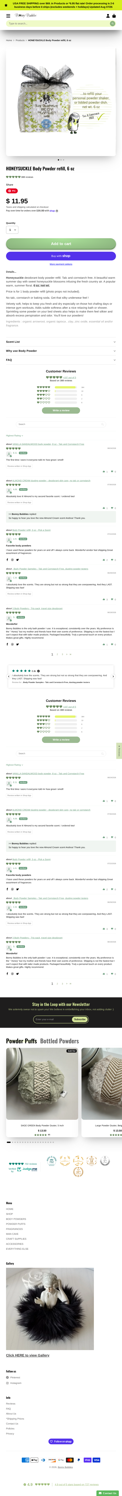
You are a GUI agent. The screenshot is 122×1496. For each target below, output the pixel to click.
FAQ (8, 1408)
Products (20, 40)
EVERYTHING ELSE (17, 1248)
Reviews (10, 1403)
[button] (13, 177)
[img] (13, 448)
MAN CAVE (12, 1234)
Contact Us (12, 1423)
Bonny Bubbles (65, 1467)
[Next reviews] (113, 676)
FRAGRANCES (14, 1229)
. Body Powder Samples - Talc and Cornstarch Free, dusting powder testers (50, 569)
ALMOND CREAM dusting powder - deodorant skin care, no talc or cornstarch (51, 480)
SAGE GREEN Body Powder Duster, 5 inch (42, 1092)
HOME (9, 1209)
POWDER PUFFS (15, 1224)
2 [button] (57, 654)
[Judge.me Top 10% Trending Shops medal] (78, 1172)
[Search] (112, 23)
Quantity (10, 223)
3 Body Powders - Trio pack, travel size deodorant (37, 608)
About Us (11, 1413)
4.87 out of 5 (69, 377)
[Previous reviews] (9, 676)
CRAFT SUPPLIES (16, 1238)
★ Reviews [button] (119, 750)
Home (9, 40)
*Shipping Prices (15, 1418)
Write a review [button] (61, 410)
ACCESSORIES (14, 1244)
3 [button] (62, 654)
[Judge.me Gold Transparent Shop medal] (78, 1161)
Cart (114, 16)
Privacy (10, 1433)
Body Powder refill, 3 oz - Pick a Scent (31, 530)
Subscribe (79, 1019)
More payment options (61, 264)
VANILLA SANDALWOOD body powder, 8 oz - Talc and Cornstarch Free (48, 444)
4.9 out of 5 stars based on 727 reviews (77, 1484)
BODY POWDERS (16, 1219)
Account (108, 16)
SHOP (9, 1214)
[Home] (25, 16)
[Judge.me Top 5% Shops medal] (105, 1161)
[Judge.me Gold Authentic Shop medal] (65, 1161)
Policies (10, 1428)
